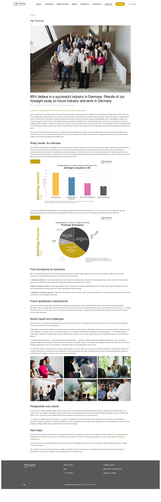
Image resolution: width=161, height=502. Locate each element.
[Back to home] (19, 4)
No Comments (71, 105)
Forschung (60, 105)
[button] (108, 4)
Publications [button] (63, 4)
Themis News (39, 105)
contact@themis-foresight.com (73, 484)
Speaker (120, 4)
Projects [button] (84, 4)
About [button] (39, 4)
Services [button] (49, 4)
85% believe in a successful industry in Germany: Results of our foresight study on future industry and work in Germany (77, 98)
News (74, 4)
